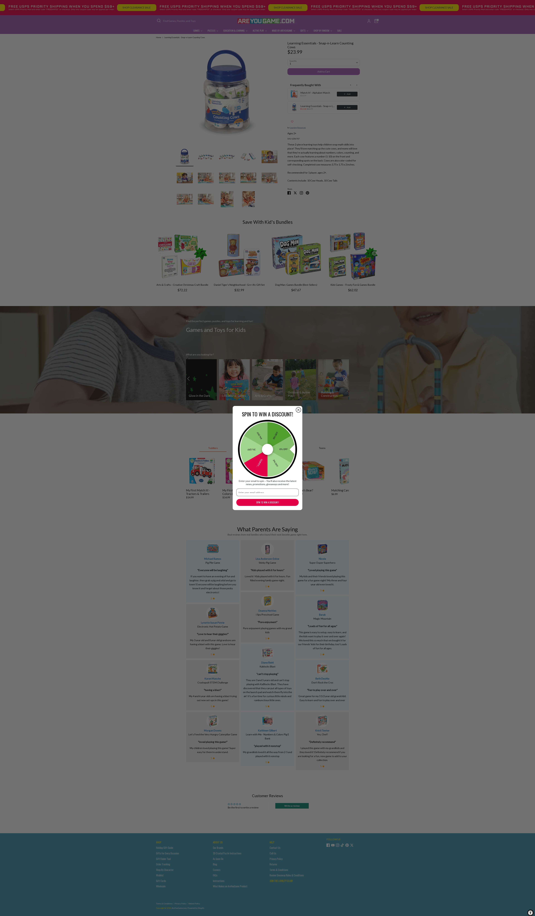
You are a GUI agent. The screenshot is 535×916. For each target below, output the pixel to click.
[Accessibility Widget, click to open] (530, 913)
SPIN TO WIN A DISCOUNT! (267, 502)
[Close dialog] (298, 409)
